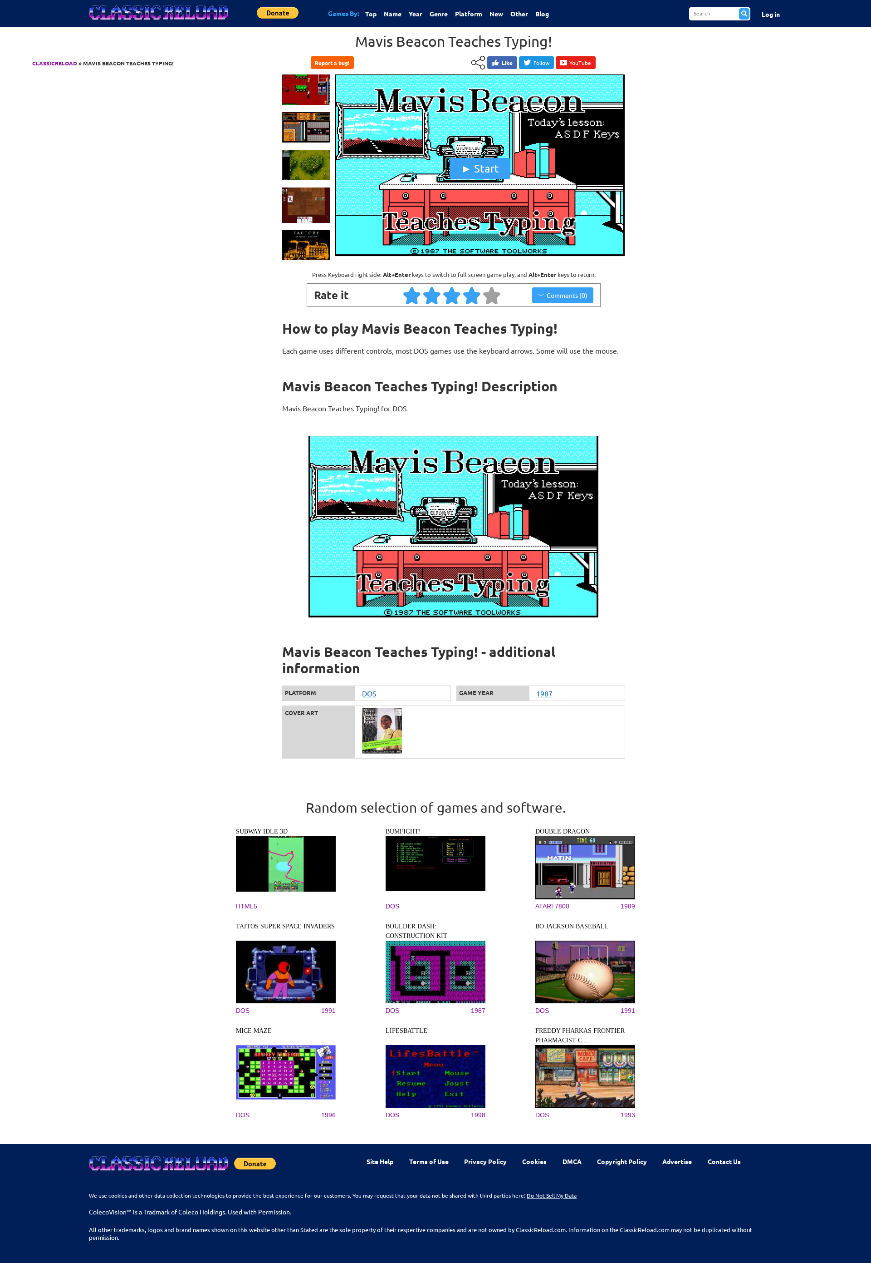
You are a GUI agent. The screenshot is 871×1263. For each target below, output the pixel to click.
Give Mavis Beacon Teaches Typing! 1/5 (412, 295)
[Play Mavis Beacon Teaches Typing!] (480, 255)
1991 (328, 1010)
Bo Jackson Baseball (572, 926)
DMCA (572, 1161)
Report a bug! (332, 62)
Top (371, 14)
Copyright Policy (622, 1161)
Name (392, 14)
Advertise (677, 1161)
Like (507, 62)
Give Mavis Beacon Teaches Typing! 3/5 (452, 295)
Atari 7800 (552, 906)
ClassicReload (54, 63)
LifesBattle (406, 1030)
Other (519, 14)
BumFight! (403, 831)
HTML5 (246, 906)
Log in (771, 14)
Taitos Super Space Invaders (285, 926)
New (496, 14)
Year (415, 14)
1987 (544, 693)
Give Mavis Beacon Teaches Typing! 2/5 (432, 295)
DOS (369, 693)
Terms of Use (429, 1161)
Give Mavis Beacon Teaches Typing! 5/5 (492, 295)
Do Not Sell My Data (552, 1195)
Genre (439, 14)
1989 (628, 906)
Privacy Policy (485, 1161)
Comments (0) (567, 295)
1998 (478, 1115)
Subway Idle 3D (262, 831)
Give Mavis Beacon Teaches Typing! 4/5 (472, 295)
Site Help (380, 1161)
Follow (541, 62)
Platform (468, 14)
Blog (542, 14)
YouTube (580, 62)
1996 (328, 1115)
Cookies (534, 1161)
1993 (628, 1115)
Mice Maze (254, 1030)
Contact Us (724, 1161)
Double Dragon (562, 831)
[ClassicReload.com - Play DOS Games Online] (157, 21)
